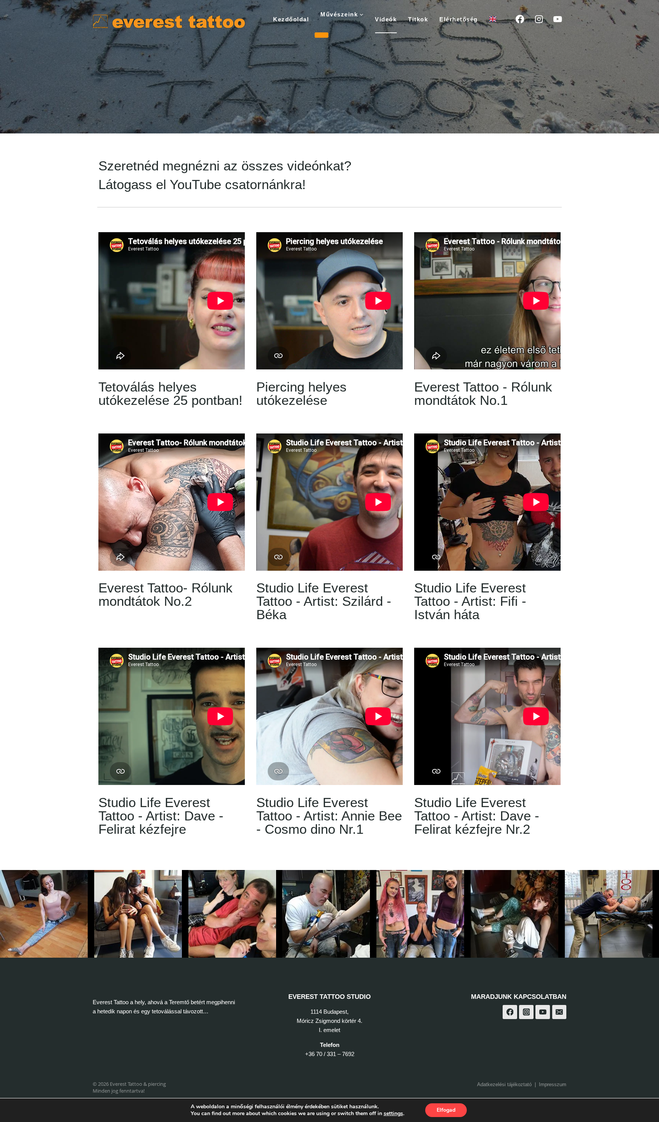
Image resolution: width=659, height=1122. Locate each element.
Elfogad (446, 1110)
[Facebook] (520, 19)
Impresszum (552, 1084)
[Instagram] (538, 19)
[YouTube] (557, 19)
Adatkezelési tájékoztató (504, 1084)
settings (393, 1113)
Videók (386, 19)
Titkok (418, 19)
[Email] (559, 1012)
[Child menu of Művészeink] (321, 35)
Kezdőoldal (291, 19)
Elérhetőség (458, 19)
